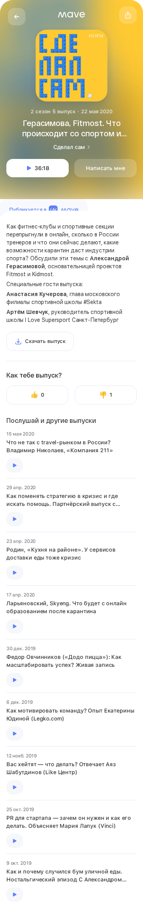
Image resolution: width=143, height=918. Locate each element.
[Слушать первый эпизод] (14, 465)
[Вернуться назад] (16, 16)
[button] (71, 14)
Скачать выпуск (45, 341)
